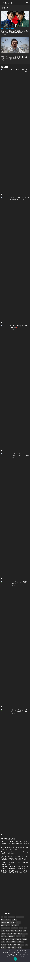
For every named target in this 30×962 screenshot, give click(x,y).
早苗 (23, 936)
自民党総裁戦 (21, 941)
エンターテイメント (5, 925)
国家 (12, 930)
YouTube (18, 922)
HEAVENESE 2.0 (19, 916)
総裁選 (2, 941)
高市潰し (20, 947)
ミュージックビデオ (5, 928)
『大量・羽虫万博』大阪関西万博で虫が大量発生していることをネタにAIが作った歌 (15, 58)
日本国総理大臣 (11, 936)
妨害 (25, 930)
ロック (21, 928)
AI (1, 916)
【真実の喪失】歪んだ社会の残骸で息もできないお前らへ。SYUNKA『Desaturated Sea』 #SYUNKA (19, 710)
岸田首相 (3, 933)
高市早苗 (14, 947)
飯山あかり (3, 947)
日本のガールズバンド (22, 933)
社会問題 (19, 939)
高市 (9, 947)
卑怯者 (7, 930)
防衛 (15, 944)
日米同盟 (18, 936)
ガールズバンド (15, 925)
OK (15, 959)
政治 (15, 933)
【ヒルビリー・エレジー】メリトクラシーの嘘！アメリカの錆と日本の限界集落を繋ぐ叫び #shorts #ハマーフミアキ (19, 454)
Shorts (14, 919)
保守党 (2, 930)
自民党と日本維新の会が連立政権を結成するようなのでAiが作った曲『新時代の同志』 (15, 32)
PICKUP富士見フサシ (5, 919)
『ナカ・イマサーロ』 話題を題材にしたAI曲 (19, 582)
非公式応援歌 (21, 944)
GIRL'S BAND (11, 916)
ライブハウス (14, 928)
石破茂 (13, 939)
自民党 (7, 941)
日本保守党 (3, 936)
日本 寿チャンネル (7, 3)
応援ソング (9, 933)
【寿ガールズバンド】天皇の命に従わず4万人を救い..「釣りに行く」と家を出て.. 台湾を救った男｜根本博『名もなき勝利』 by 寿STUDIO (15, 858)
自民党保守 (13, 941)
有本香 (2, 939)
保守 (25, 928)
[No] (28, 955)
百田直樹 (8, 939)
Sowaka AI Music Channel (8, 28)
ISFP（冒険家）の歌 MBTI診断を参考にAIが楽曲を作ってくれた (19, 198)
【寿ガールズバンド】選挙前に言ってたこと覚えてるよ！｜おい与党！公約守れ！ (19, 70)
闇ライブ (10, 944)
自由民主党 (3, 944)
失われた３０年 (18, 930)
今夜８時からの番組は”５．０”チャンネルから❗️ (19, 326)
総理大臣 (25, 939)
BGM (5, 916)
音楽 (27, 944)
